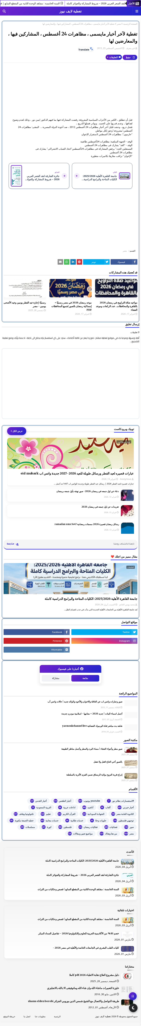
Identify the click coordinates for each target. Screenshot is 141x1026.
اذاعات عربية (67, 807)
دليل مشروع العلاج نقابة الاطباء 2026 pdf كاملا (94, 975)
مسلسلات (28, 827)
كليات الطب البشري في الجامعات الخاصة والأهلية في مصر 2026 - (86, 947)
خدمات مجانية (49, 820)
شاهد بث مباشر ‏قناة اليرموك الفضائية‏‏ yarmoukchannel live (92, 725)
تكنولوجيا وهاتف (24, 813)
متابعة (85, 678)
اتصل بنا (27, 1016)
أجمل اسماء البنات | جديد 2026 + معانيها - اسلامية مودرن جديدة (92, 713)
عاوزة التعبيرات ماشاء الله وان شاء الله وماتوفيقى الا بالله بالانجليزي (83, 988)
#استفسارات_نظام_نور (121, 800)
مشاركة (55, 678)
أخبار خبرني (125, 807)
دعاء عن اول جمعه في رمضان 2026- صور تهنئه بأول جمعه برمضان (87, 491)
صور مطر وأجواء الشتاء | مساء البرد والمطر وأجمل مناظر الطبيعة (91, 748)
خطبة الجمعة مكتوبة (22, 820)
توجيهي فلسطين (123, 820)
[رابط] (79, 262)
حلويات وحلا (98, 820)
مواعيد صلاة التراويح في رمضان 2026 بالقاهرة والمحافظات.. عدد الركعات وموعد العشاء (116, 306)
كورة (46, 827)
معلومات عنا (40, 1016)
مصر (119, 24)
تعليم (46, 813)
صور (129, 827)
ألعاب (106, 807)
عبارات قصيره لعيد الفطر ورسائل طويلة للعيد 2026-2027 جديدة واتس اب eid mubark (77, 473)
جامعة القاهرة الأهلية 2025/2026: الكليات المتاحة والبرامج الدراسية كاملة (91, 599)
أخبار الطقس (62, 800)
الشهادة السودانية (93, 813)
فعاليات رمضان (88, 827)
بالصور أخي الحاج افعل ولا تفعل (108, 761)
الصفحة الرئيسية (130, 24)
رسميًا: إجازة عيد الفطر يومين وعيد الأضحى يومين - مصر (25, 304)
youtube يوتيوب (89, 800)
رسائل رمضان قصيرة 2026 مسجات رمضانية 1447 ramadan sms (87, 524)
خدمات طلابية (74, 820)
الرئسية (57, 1016)
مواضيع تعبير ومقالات (80, 833)
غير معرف (130, 48)
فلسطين (65, 827)
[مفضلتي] (133, 996)
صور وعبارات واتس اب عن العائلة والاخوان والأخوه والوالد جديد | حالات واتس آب (85, 701)
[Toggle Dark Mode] (133, 1008)
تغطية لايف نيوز (70, 11)
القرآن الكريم (66, 813)
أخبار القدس (38, 800)
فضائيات (111, 827)
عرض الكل (18, 431)
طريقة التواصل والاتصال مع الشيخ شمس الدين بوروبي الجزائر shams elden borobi (73, 1001)
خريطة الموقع (9, 1016)
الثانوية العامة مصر (123, 813)
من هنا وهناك (108, 833)
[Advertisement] (70, 90)
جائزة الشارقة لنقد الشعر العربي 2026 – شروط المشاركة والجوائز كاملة (82, 875)
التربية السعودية (41, 807)
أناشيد (88, 807)
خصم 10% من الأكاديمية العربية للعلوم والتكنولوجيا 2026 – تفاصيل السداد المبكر (78, 933)
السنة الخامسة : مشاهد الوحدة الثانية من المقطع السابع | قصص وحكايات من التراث (78, 889)
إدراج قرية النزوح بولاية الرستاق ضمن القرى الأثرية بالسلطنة (94, 774)
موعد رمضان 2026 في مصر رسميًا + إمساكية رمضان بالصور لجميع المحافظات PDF (71, 306)
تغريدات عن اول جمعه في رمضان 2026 (100, 506)
